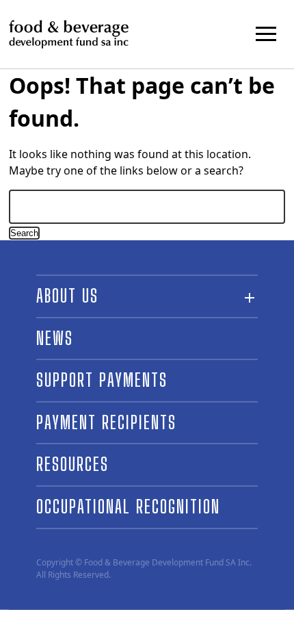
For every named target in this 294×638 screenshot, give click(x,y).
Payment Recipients (106, 422)
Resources (72, 464)
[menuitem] (147, 339)
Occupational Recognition (128, 507)
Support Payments (102, 380)
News (54, 338)
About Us (67, 296)
